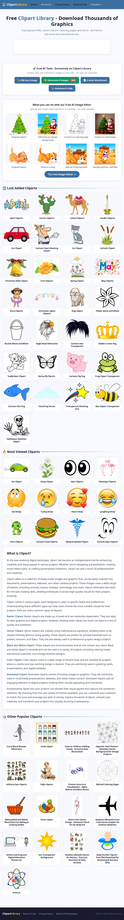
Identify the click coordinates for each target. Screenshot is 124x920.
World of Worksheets (67, 913)
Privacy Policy (62, 4)
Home (34, 4)
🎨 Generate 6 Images (59, 80)
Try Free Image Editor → (62, 174)
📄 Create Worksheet (95, 80)
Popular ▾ (96, 4)
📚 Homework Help (62, 88)
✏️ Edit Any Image (27, 80)
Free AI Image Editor (78, 104)
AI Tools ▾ (46, 4)
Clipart (11, 913)
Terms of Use (80, 4)
